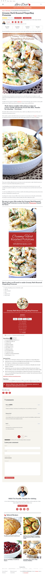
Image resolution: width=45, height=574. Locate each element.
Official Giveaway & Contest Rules (13, 572)
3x (15, 338)
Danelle (8, 22)
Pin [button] (25, 319)
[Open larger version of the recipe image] (22, 303)
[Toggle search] (41, 4)
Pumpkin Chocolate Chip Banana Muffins (30, 560)
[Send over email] (10, 393)
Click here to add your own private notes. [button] (12, 376)
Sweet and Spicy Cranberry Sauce (11, 560)
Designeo (36, 571)
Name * (6, 445)
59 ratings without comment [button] (24, 439)
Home (8, 1)
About (11, 1)
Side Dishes (8, 10)
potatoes (19, 101)
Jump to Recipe (27, 17)
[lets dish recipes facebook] (1, 1)
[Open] (4, 4)
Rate (16, 319)
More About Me (21, 505)
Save (30, 319)
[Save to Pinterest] (3, 393)
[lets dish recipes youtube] (21, 22)
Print (20, 319)
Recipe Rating (7, 456)
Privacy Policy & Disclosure (4, 572)
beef (35, 115)
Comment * (7, 461)
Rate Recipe (18, 17)
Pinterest (32, 203)
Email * (6, 450)
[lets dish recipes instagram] (3, 1)
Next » (26, 436)
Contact (14, 1)
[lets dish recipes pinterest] (5, 1)
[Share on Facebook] (6, 393)
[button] (20, 314)
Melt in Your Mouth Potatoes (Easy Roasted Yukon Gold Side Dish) (31, 537)
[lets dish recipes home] (22, 4)
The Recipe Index (27, 7)
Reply (39, 404)
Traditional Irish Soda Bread (12, 536)
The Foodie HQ (26, 572)
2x (13, 338)
